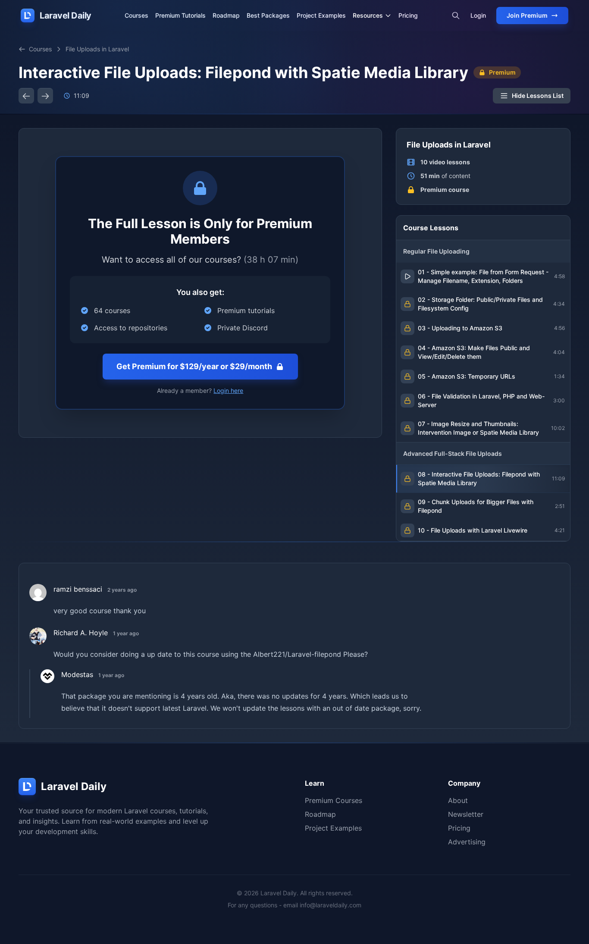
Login (478, 15)
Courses (136, 15)
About (458, 800)
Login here (228, 390)
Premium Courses (333, 800)
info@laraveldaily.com (330, 905)
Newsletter (465, 814)
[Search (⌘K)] (455, 15)
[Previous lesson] (26, 95)
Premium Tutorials (180, 15)
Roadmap (226, 15)
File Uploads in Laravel (97, 49)
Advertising (467, 841)
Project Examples (321, 15)
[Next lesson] (45, 95)
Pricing (408, 15)
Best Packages (268, 15)
